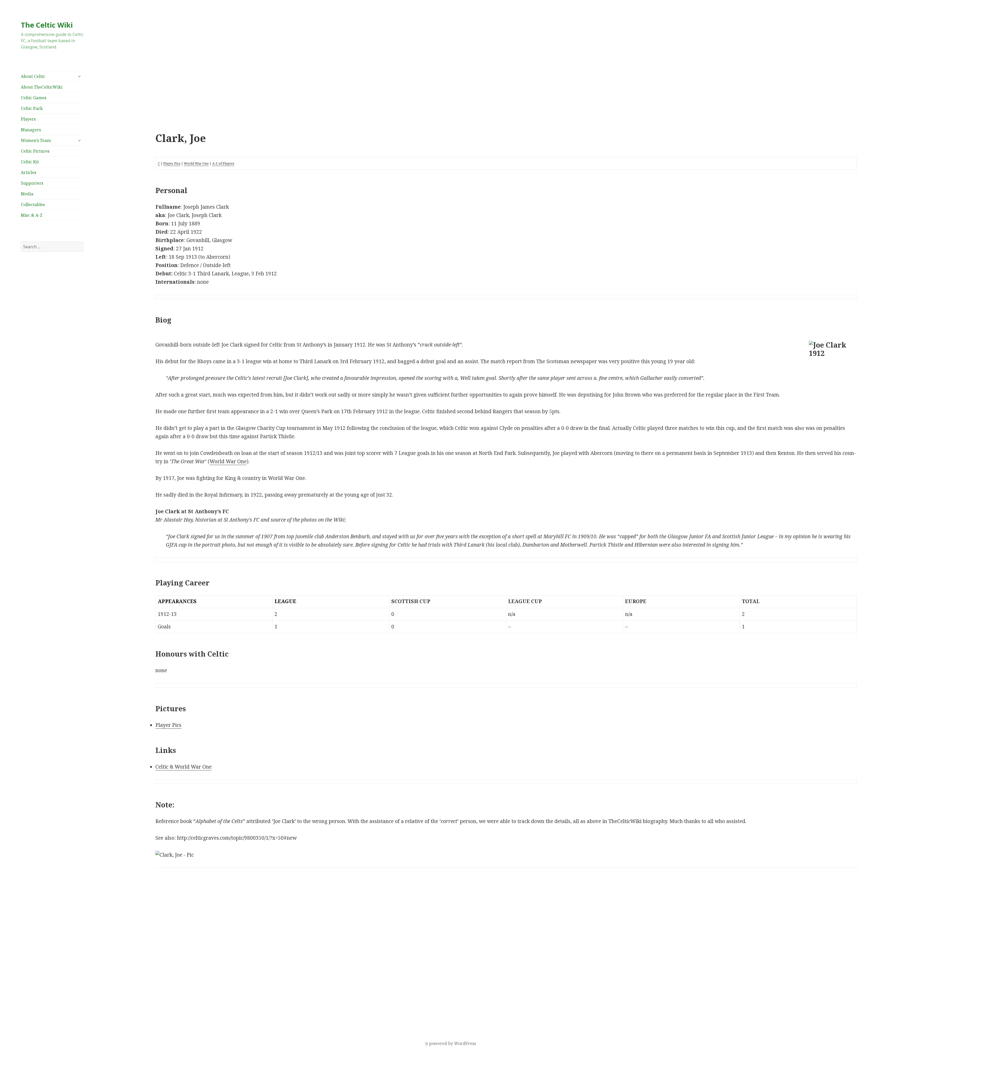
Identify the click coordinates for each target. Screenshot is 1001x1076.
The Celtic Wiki (47, 25)
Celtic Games (33, 98)
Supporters (32, 183)
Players (28, 119)
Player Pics (171, 163)
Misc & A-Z (31, 215)
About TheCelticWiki (41, 87)
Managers (31, 130)
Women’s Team (36, 140)
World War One (196, 163)
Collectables (33, 204)
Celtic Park (32, 108)
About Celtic (33, 76)
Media (27, 194)
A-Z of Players (223, 163)
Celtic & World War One (183, 766)
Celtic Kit (30, 162)
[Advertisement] (52, 309)
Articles (28, 172)
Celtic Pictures (35, 151)
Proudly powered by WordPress (444, 1043)
